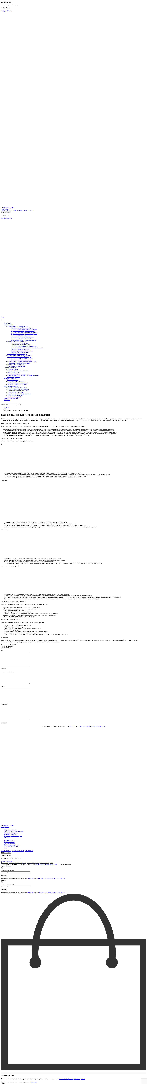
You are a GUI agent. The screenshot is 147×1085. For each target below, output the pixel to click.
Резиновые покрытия (10, 378)
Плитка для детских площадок (16, 381)
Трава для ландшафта (13, 372)
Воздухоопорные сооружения (16, 366)
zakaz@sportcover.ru (6, 11)
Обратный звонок (5, 212)
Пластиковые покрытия (11, 386)
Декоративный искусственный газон (18, 370)
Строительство (8, 324)
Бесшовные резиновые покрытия (17, 384)
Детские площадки (9, 843)
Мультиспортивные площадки (13, 836)
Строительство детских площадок (17, 354)
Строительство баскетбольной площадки (19, 357)
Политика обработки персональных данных (13, 863)
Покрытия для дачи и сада (15, 392)
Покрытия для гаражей (14, 397)
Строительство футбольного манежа (21, 338)
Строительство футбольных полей (17, 326)
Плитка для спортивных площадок (17, 383)
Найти (19, 404)
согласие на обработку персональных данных (92, 726)
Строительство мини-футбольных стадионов (24, 334)
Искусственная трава (10, 367)
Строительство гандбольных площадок (18, 363)
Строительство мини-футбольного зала (22, 337)
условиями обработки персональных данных (72, 1079)
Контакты (7, 400)
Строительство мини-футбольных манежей (23, 340)
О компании (7, 323)
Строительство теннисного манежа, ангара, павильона (27, 347)
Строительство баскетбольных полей (21, 358)
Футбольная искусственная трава (13, 831)
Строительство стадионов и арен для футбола (24, 332)
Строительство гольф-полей (15, 364)
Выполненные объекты (11, 398)
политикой (71, 726)
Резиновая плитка (12, 380)
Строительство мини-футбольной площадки (24, 329)
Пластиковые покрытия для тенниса (18, 390)
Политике (34, 1082)
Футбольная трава (12, 369)
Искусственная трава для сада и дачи (18, 374)
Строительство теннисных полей (20, 344)
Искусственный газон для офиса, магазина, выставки (23, 375)
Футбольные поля (9, 842)
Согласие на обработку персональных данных (40, 863)
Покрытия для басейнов (11, 846)
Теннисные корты (9, 840)
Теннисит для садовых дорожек (20, 352)
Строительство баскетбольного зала (21, 360)
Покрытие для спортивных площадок (18, 389)
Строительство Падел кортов (19, 343)
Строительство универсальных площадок (19, 355)
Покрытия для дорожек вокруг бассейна (19, 393)
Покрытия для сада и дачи (11, 845)
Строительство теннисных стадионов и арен (24, 346)
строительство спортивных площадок (46, 864)
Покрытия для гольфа (13, 377)
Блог (5, 848)
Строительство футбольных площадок (22, 328)
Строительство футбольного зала (20, 335)
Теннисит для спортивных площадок (21, 351)
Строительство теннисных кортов (17, 341)
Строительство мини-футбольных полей (22, 331)
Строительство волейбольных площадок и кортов (21, 361)
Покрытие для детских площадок (17, 387)
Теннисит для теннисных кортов (20, 349)
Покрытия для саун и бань (15, 395)
